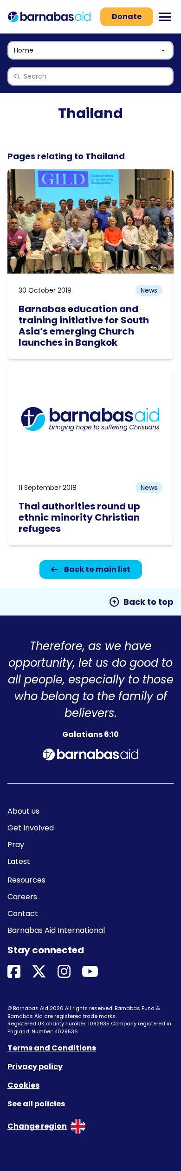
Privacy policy (35, 1066)
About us (23, 811)
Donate (127, 16)
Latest (18, 861)
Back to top (141, 602)
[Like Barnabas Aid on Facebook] (13, 972)
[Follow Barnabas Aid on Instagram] (64, 972)
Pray (15, 844)
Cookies (23, 1085)
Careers (22, 896)
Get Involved (30, 828)
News (149, 290)
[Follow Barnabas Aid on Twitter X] (39, 972)
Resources (26, 880)
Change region (37, 1126)
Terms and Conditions (51, 1048)
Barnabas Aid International (56, 930)
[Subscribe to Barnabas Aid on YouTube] (90, 972)
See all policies (36, 1103)
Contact (22, 913)
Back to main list (97, 569)
